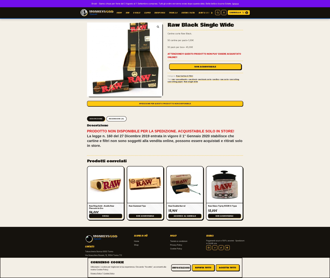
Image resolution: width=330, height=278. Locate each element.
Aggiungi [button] (185, 216)
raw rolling (234, 79)
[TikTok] (221, 247)
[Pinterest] (227, 247)
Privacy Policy (176, 245)
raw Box (215, 79)
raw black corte (205, 79)
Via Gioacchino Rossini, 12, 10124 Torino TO (103, 255)
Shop (136, 245)
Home (136, 241)
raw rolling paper (175, 82)
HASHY (119, 13)
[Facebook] (214, 247)
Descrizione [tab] (96, 119)
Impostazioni (181, 267)
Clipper (147, 13)
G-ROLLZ (136, 13)
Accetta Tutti (227, 267)
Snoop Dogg (159, 13)
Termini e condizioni (178, 241)
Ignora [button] (235, 3)
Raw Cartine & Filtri (184, 76)
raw (173, 79)
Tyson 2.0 (173, 13)
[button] (158, 27)
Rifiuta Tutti (203, 267)
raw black (192, 79)
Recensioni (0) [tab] (116, 119)
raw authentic (182, 79)
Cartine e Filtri (188, 13)
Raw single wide (191, 82)
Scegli (105, 216)
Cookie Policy (176, 249)
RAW (127, 13)
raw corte (224, 79)
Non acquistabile (205, 66)
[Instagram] (208, 247)
